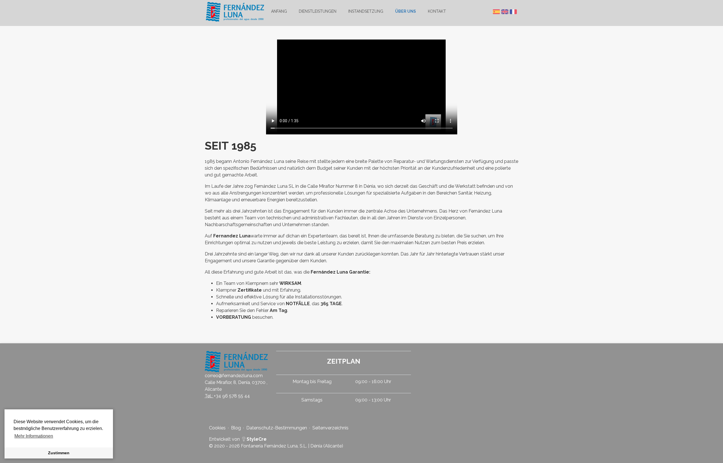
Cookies (217, 428)
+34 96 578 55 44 (232, 396)
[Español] (497, 11)
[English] (505, 11)
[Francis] (514, 11)
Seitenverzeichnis (330, 428)
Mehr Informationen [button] (33, 436)
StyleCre (256, 439)
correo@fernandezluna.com (234, 375)
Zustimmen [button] (58, 453)
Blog (236, 428)
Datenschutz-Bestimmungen (276, 428)
